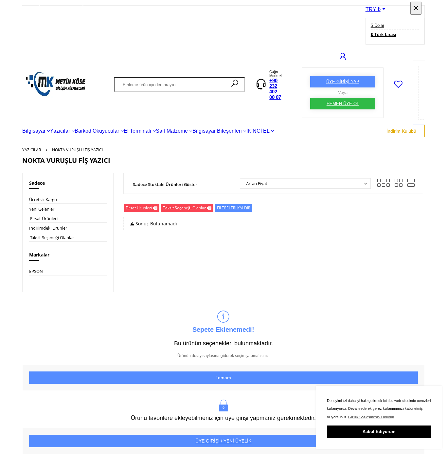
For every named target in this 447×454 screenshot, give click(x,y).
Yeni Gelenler (41, 209)
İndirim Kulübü (401, 131)
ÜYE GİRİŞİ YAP (342, 81)
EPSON (36, 271)
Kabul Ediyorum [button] (379, 431)
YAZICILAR (31, 150)
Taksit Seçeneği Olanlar (52, 237)
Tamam (223, 377)
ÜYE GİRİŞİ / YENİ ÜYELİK (223, 441)
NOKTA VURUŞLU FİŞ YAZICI (77, 150)
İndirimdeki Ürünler (48, 228)
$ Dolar (377, 25)
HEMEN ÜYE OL (343, 103)
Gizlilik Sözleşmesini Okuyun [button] (371, 417)
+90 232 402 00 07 (275, 89)
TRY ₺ (373, 9)
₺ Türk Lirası (383, 34)
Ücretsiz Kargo (43, 199)
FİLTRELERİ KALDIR (233, 208)
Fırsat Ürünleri (44, 218)
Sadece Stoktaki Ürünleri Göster (165, 184)
